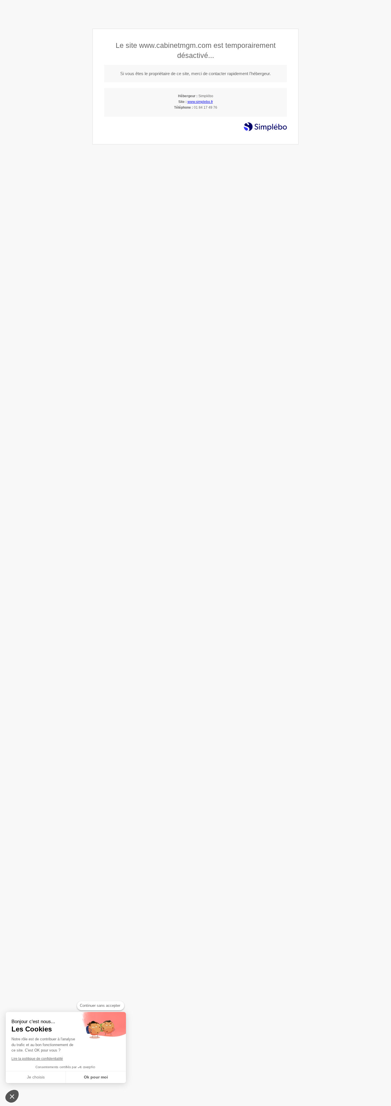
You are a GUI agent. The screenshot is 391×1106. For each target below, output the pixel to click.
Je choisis (36, 1077)
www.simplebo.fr (200, 102)
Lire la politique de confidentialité (37, 1059)
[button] (12, 1096)
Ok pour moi (96, 1077)
